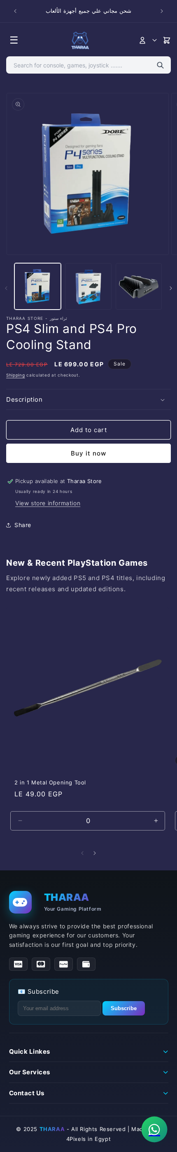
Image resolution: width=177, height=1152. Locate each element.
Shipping (15, 374)
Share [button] (22, 524)
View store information (47, 503)
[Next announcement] (162, 11)
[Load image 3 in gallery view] (139, 286)
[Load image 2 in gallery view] (88, 286)
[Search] (160, 65)
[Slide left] (6, 288)
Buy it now (88, 453)
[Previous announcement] (15, 11)
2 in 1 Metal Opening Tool (50, 782)
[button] (88, 399)
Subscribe (124, 1008)
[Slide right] (171, 288)
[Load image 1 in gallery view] (37, 286)
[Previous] (82, 853)
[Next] (94, 853)
